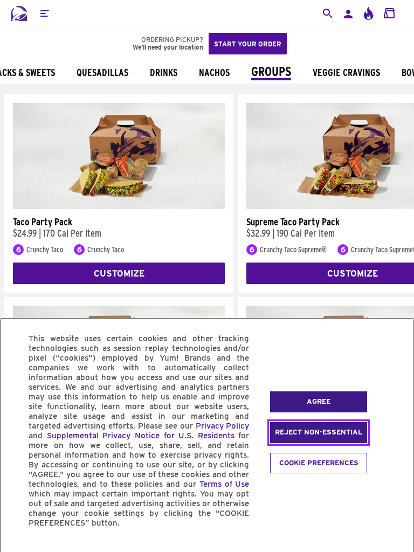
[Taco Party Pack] (119, 206)
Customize (119, 273)
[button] (44, 13)
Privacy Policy (223, 426)
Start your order (247, 44)
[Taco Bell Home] (19, 13)
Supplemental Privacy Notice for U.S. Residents (140, 435)
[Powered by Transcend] (18, 547)
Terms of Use (224, 484)
